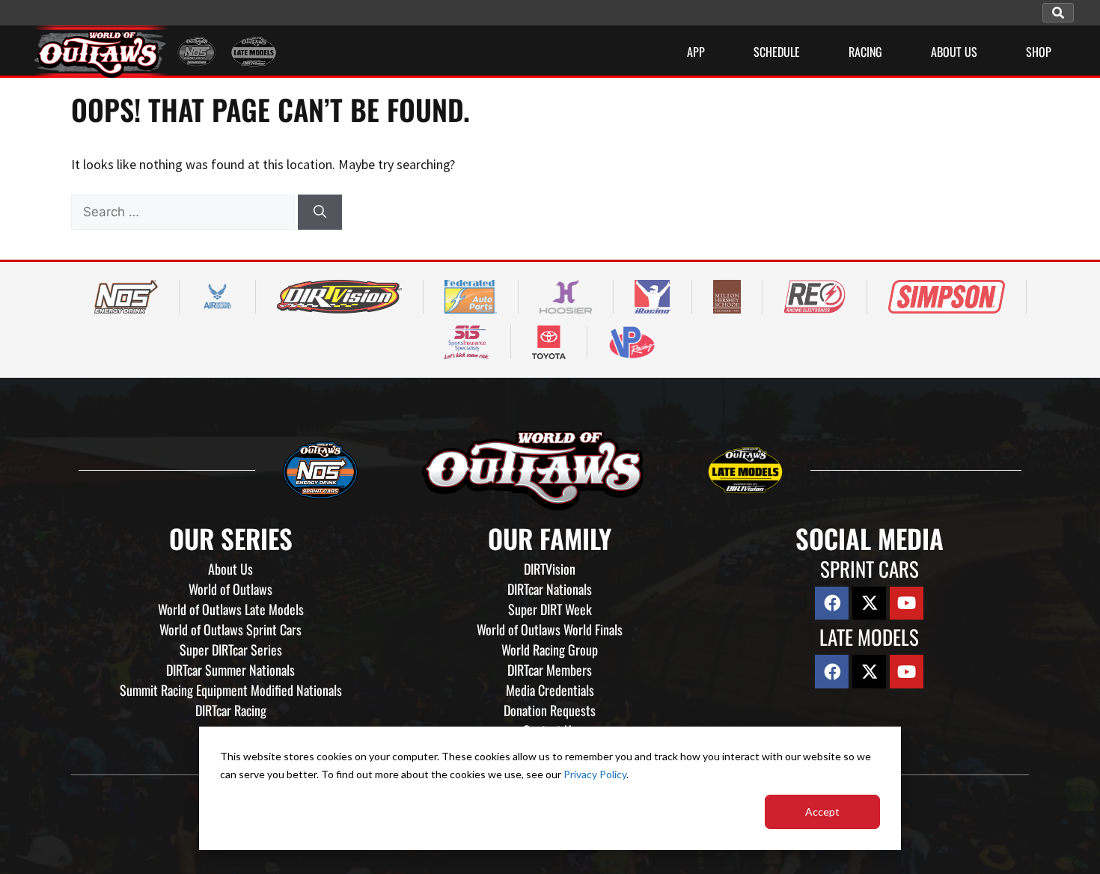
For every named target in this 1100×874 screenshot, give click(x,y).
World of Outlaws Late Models (231, 609)
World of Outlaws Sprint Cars (230, 629)
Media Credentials (550, 690)
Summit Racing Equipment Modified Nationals (231, 690)
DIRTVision (549, 568)
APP (696, 52)
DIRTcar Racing (230, 710)
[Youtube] (906, 603)
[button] (1058, 12)
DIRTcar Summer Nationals (230, 669)
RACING (865, 52)
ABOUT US (954, 52)
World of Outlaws (230, 589)
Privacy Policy (594, 774)
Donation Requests (550, 710)
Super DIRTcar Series (231, 649)
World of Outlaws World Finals (550, 629)
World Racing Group (549, 649)
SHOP (1038, 52)
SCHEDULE (777, 52)
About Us (230, 568)
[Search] (320, 212)
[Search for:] (184, 211)
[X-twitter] (869, 603)
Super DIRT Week (550, 609)
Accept (822, 811)
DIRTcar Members (549, 669)
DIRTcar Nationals (549, 589)
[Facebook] (832, 603)
